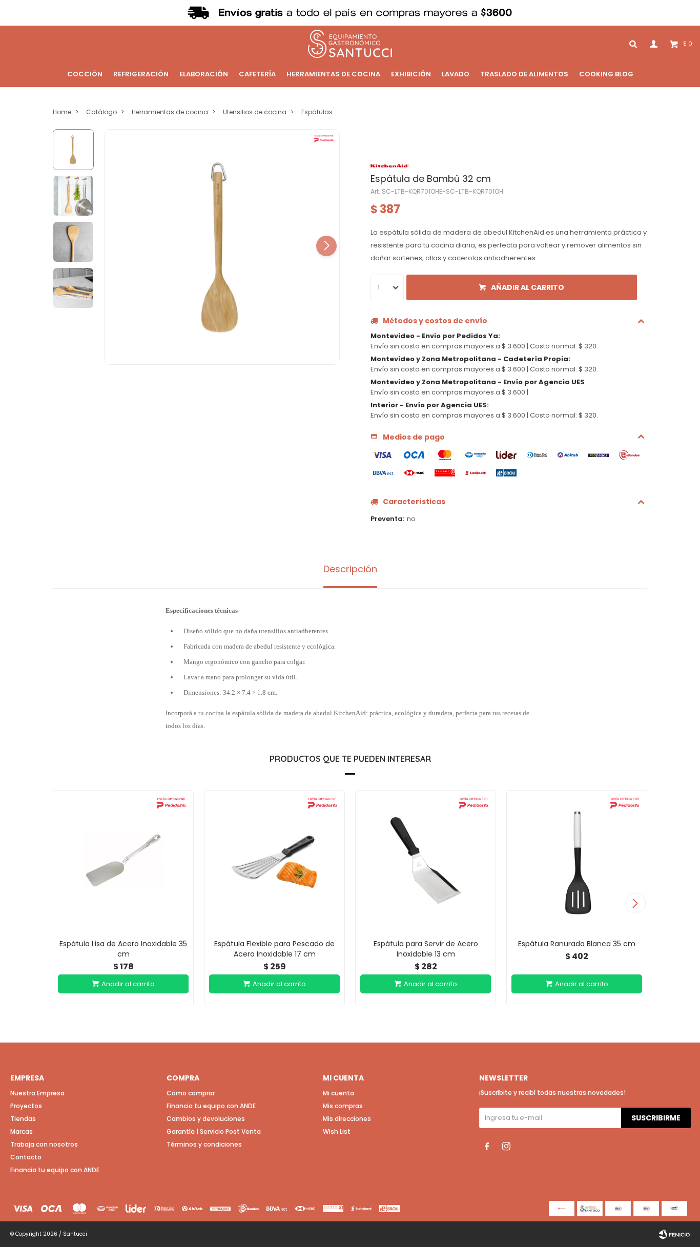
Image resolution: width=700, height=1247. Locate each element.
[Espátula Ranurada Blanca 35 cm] (576, 860)
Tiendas (23, 1118)
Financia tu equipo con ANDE (54, 1170)
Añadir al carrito (527, 287)
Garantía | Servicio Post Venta (214, 1131)
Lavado (455, 74)
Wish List (337, 1131)
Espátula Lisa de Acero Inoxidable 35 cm (123, 949)
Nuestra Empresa (37, 1093)
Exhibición (411, 74)
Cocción (84, 74)
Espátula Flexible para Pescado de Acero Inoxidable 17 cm (274, 949)
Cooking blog (606, 74)
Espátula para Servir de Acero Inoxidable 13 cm (426, 949)
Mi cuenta (338, 1093)
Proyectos (26, 1105)
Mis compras (343, 1105)
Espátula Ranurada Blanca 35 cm (576, 944)
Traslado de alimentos (524, 74)
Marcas (21, 1131)
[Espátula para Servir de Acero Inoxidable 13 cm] (425, 860)
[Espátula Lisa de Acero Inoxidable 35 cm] (123, 860)
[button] (326, 246)
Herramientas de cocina (333, 74)
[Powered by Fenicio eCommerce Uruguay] (674, 1234)
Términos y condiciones (204, 1144)
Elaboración (203, 74)
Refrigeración (141, 74)
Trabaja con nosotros (44, 1144)
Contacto (26, 1157)
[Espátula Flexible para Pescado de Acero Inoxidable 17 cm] (274, 860)
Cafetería (257, 74)
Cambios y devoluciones (206, 1118)
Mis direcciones (347, 1118)
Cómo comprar (191, 1093)
